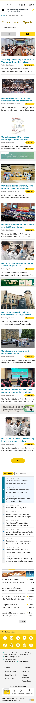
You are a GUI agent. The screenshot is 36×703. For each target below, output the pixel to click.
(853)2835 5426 (24, 661)
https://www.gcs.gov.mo (12, 657)
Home (3, 16)
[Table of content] (2, 10)
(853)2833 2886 (10, 661)
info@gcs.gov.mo (10, 659)
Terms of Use (26, 681)
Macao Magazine (10, 671)
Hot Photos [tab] (21, 474)
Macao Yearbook (10, 675)
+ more (30, 621)
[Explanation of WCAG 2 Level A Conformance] (31, 699)
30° (23, 5)
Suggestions (26, 667)
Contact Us (25, 671)
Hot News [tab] (8, 474)
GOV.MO (7, 667)
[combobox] (11, 27)
